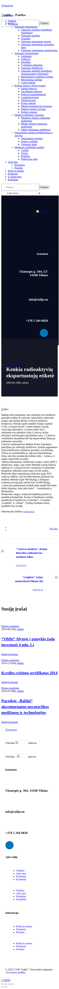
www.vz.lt (28, 511)
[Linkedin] (44, 333)
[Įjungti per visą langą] (9, 984)
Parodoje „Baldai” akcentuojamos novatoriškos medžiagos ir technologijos (25, 707)
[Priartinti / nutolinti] (12, 984)
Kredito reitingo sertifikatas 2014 (29, 673)
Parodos (20, 932)
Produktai (21, 876)
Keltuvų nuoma (24, 926)
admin (25, 382)
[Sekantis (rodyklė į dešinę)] (6, 987)
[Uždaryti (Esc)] (2, 984)
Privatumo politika (16, 972)
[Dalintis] (6, 984)
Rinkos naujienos (15, 364)
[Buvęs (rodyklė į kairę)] (2, 987)
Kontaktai (21, 879)
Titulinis (20, 870)
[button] (29, 8)
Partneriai (21, 929)
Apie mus (21, 873)
